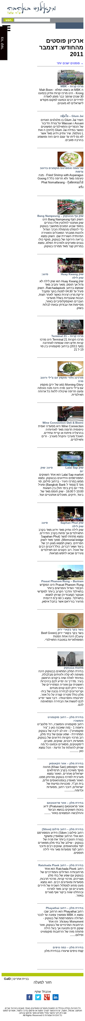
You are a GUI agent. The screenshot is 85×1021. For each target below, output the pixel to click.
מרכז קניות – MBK (71, 86)
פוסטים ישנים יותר (70, 63)
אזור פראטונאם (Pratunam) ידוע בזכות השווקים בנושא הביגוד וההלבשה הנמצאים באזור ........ (63, 810)
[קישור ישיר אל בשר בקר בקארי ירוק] (70, 627)
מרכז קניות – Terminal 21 (67, 336)
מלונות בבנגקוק (73, 667)
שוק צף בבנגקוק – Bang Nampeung (60, 215)
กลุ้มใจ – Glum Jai (71, 116)
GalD (7, 978)
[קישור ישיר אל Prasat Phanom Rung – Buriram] (70, 578)
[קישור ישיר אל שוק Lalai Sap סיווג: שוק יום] (70, 465)
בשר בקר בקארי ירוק (70, 629)
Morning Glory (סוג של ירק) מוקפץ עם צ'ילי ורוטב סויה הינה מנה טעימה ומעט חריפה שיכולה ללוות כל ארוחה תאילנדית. (60, 389)
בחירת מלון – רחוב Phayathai (64, 908)
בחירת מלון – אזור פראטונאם (65, 802)
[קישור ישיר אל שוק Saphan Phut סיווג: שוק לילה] (70, 520)
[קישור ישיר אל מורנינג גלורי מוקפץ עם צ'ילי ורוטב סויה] (70, 375)
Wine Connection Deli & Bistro (62, 422)
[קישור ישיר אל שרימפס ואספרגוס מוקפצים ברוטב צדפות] (70, 165)
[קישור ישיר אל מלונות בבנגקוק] (70, 665)
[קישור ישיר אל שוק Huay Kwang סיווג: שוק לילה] (70, 271)
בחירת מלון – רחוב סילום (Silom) (62, 829)
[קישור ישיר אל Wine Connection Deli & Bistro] (70, 420)
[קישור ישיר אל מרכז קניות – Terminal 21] (70, 333)
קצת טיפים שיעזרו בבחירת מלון (63, 950)
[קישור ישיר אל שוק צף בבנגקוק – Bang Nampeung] (70, 213)
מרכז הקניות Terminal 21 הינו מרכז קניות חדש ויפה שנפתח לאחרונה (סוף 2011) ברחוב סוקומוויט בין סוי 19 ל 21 (61, 344)
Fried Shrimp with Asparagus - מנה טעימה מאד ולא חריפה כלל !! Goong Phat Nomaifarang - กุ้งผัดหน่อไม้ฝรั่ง (60, 181)
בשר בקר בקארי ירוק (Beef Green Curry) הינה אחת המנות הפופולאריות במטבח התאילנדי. (62, 636)
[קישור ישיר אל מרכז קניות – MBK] (70, 83)
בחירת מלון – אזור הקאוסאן (66, 763)
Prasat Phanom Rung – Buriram (62, 581)
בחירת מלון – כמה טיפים (68, 947)
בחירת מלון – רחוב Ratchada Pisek (60, 865)
